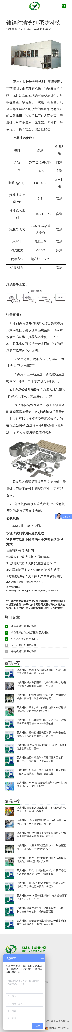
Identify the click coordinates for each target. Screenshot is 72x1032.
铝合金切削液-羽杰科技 (23, 626)
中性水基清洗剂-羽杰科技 (25, 639)
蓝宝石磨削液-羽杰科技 (23, 645)
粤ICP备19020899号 (59, 1028)
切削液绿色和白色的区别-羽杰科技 (30, 632)
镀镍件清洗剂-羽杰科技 (31, 582)
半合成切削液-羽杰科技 (23, 651)
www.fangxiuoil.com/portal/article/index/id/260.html (32, 590)
